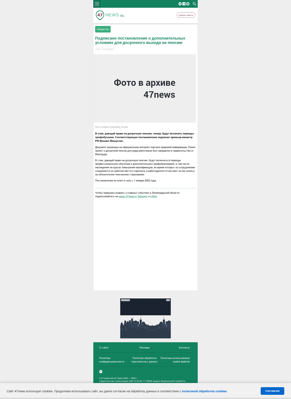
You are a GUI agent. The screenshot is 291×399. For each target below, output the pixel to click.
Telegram (184, 3)
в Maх (153, 196)
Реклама (144, 347)
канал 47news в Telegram (133, 196)
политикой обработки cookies (204, 391)
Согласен (272, 391)
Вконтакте (180, 3)
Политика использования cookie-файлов (175, 359)
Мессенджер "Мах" (187, 3)
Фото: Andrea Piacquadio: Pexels (111, 126)
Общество (103, 29)
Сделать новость (186, 15)
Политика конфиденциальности (111, 359)
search (194, 4)
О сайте (103, 347)
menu (97, 4)
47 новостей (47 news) (112, 378)
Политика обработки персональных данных (144, 359)
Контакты (184, 347)
